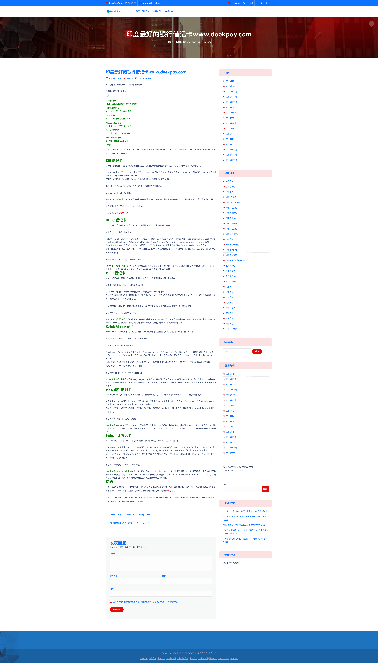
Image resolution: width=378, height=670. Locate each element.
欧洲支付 (229, 292)
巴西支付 (229, 287)
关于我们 (204, 653)
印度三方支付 (231, 207)
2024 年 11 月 (231, 155)
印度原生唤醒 (231, 213)
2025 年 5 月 (231, 128)
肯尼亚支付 (230, 308)
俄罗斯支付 (230, 186)
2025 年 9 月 (231, 107)
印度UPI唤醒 (231, 197)
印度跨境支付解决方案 (235, 260)
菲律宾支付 (230, 313)
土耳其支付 (230, 265)
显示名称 (114, 576)
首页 (138, 11)
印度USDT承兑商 (145, 78)
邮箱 (164, 576)
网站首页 (144, 658)
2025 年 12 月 (231, 91)
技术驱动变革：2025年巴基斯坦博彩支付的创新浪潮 (245, 511)
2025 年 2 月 (231, 139)
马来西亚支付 (231, 329)
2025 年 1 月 (231, 144)
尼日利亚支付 (231, 276)
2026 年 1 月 (231, 86)
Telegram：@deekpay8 (242, 3)
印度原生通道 (231, 223)
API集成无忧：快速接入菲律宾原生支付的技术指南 (244, 525)
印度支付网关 (231, 250)
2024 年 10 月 (232, 160)
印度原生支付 (231, 218)
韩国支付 (229, 324)
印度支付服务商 (232, 244)
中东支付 (229, 181)
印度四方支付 (231, 229)
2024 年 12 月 (231, 149)
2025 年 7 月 (231, 118)
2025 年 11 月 (231, 97)
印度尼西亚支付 (232, 234)
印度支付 (145, 11)
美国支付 (229, 302)
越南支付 (229, 318)
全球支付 (157, 11)
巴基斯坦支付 (231, 281)
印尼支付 (229, 192)
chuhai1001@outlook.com (153, 3)
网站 (112, 589)
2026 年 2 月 (231, 81)
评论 (112, 553)
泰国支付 (229, 297)
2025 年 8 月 (231, 113)
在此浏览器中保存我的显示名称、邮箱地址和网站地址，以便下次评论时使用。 (146, 601)
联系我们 (212, 653)
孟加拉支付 (230, 271)
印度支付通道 (231, 255)
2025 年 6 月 (231, 123)
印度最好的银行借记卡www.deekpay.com (192, 42)
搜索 (225, 484)
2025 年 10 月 (232, 102)
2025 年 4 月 (231, 134)
